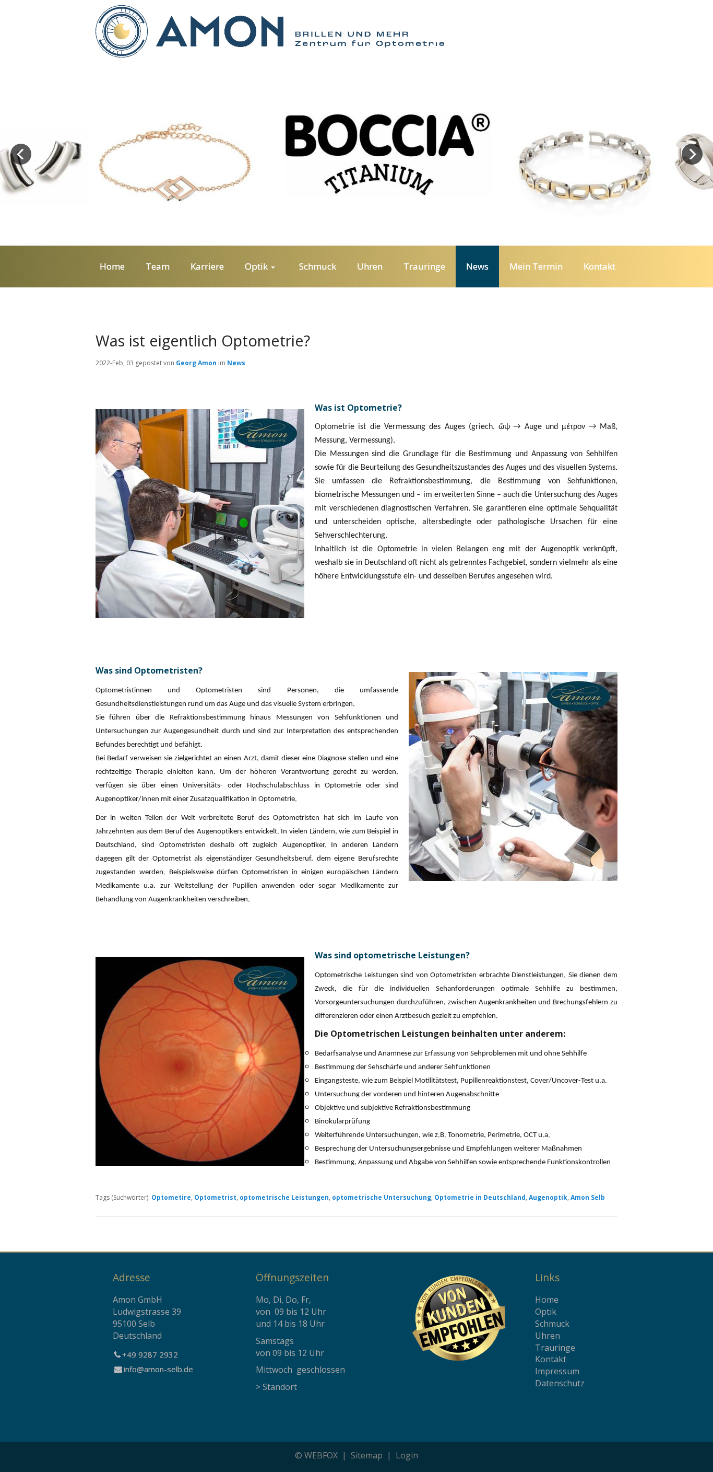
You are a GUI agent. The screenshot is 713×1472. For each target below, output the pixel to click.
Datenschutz (560, 1383)
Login (407, 1455)
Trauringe (555, 1347)
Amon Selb (588, 1197)
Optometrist (215, 1197)
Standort (280, 1387)
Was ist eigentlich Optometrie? (203, 340)
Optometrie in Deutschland (480, 1197)
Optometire (171, 1197)
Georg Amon (196, 362)
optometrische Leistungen (284, 1197)
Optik (545, 1311)
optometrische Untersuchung (381, 1197)
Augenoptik (548, 1197)
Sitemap (367, 1455)
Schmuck (552, 1323)
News (236, 362)
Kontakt (550, 1359)
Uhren (547, 1335)
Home (546, 1299)
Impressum (557, 1371)
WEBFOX (321, 1455)
